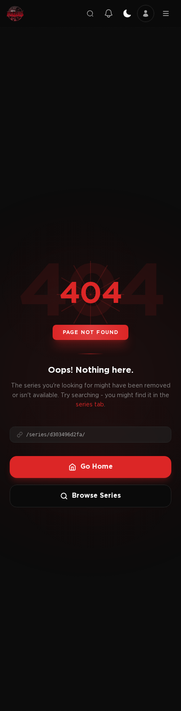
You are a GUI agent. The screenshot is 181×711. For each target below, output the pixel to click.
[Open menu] (165, 13)
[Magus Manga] (15, 13)
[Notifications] (108, 13)
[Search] (90, 13)
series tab (90, 404)
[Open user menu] (145, 13)
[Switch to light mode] (127, 13)
